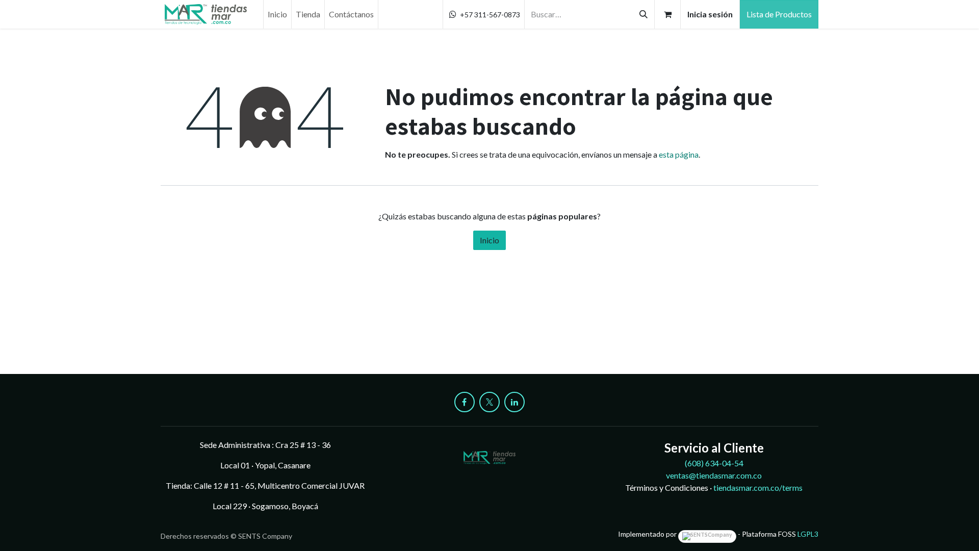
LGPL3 (807, 534)
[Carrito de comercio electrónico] (667, 14)
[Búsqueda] (643, 14)
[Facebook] (464, 402)
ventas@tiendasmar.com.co (714, 475)
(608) (714, 463)
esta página (679, 154)
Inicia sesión (710, 14)
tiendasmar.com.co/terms (758, 487)
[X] (489, 402)
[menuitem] (277, 14)
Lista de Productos (779, 14)
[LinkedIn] (514, 402)
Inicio (489, 240)
